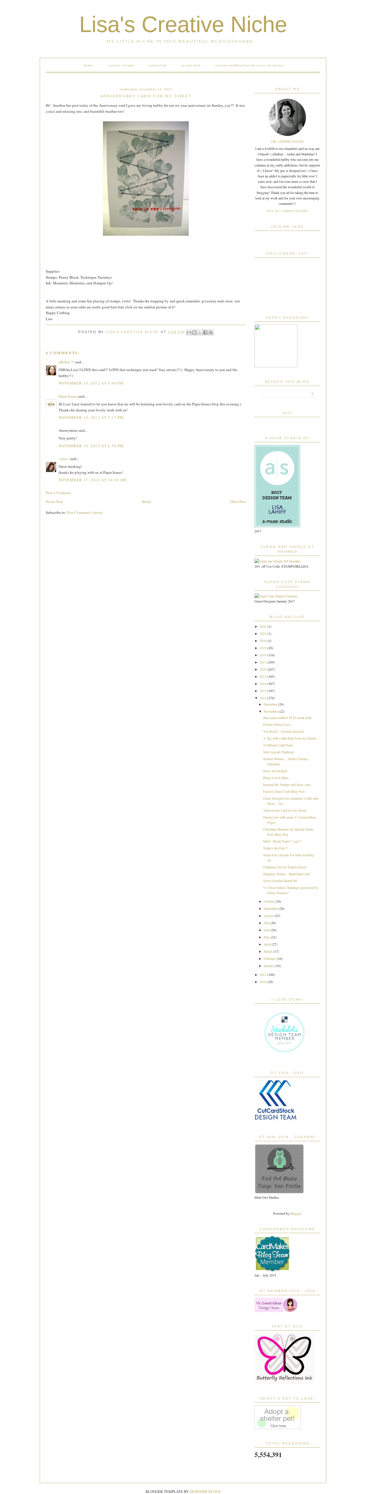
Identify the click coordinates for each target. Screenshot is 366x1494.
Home (88, 65)
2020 (263, 640)
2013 (263, 690)
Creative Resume (121, 65)
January (269, 965)
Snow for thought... (276, 770)
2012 (263, 698)
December (271, 704)
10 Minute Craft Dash (278, 745)
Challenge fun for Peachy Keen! (285, 867)
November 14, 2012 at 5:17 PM (91, 417)
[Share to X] (200, 332)
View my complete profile (287, 210)
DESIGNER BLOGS (205, 1491)
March (268, 951)
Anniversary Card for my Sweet (285, 810)
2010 (263, 981)
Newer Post (54, 501)
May (267, 937)
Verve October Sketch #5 (280, 880)
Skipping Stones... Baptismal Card (286, 873)
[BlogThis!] (194, 332)
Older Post (238, 501)
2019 (263, 647)
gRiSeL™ (66, 361)
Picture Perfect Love (277, 724)
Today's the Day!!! (275, 848)
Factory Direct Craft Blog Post (284, 791)
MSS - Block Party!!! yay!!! (282, 841)
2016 (263, 669)
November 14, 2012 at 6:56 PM (91, 445)
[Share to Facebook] (205, 332)
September (271, 908)
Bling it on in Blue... (277, 777)
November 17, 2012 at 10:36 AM (93, 479)
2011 (263, 974)
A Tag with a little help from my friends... (291, 738)
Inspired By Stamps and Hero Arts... (288, 784)
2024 (263, 626)
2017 (263, 662)
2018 (263, 655)
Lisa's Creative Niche (183, 24)
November (271, 711)
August (269, 915)
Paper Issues (68, 396)
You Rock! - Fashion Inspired (283, 731)
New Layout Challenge (278, 752)
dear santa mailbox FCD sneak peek (287, 717)
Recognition (191, 65)
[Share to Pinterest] (211, 332)
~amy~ (64, 458)
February (270, 958)
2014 (263, 683)
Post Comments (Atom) (85, 512)
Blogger (295, 1213)
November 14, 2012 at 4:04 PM (91, 383)
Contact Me (158, 65)
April (268, 944)
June (267, 930)
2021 (263, 633)
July (267, 922)
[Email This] (189, 332)
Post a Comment (58, 492)
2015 (263, 676)
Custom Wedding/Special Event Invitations (250, 65)
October (269, 901)
